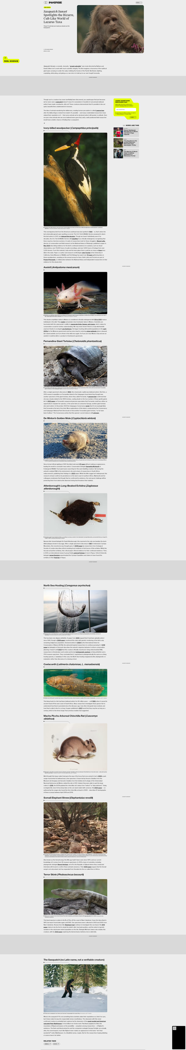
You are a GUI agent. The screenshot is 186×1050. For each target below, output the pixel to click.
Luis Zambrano (67, 329)
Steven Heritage (63, 864)
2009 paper (78, 546)
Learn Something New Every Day (122, 101)
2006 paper (61, 640)
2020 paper (98, 788)
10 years (89, 255)
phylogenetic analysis (83, 652)
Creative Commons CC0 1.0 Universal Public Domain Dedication (62, 461)
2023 (73, 473)
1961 (90, 544)
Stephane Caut (70, 925)
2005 (77, 638)
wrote (87, 406)
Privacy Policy (128, 114)
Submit (132, 117)
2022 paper (51, 401)
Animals (47, 1044)
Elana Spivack (49, 49)
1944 (90, 232)
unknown (96, 413)
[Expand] (174, 1027)
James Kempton (54, 555)
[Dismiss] (184, 1027)
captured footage (79, 553)
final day (57, 558)
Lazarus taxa (100, 110)
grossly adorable (75, 66)
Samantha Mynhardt (92, 466)
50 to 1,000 (98, 320)
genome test (92, 397)
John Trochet (86, 253)
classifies (75, 239)
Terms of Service (120, 114)
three (100, 250)
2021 (80, 708)
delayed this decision (68, 236)
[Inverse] (55, 2)
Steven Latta (101, 241)
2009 (100, 776)
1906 (69, 392)
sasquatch (59, 102)
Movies (55, 1044)
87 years (82, 464)
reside (63, 322)
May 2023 (47, 246)
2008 (79, 643)
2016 (51, 785)
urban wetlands (91, 331)
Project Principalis (49, 260)
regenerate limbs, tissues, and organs (83, 324)
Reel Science (11, 61)
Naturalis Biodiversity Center (58, 538)
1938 (94, 701)
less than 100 (88, 916)
